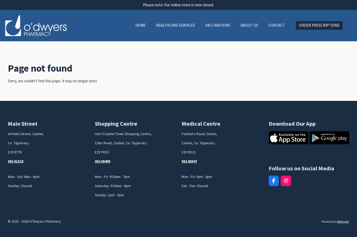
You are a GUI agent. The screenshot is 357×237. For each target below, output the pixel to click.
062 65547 (189, 161)
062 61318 (15, 161)
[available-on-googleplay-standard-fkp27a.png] (329, 138)
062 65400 (102, 161)
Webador (343, 221)
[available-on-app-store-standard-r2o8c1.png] (288, 138)
